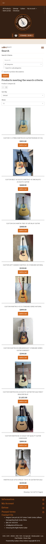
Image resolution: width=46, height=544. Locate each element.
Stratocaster (35, 536)
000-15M (19, 536)
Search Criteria (7, 55)
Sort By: (4, 92)
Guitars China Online (21, 541)
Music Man (27, 538)
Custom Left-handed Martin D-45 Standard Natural (23, 265)
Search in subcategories (13, 68)
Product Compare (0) (8, 83)
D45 (4, 536)
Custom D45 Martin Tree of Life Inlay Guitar (23, 223)
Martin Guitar (23, 528)
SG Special (26, 536)
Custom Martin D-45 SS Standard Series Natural (23, 306)
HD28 (13, 536)
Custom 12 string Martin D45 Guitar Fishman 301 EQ (23, 138)
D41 (8, 536)
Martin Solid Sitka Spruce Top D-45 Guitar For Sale (23, 480)
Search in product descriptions (14, 72)
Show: (4, 100)
